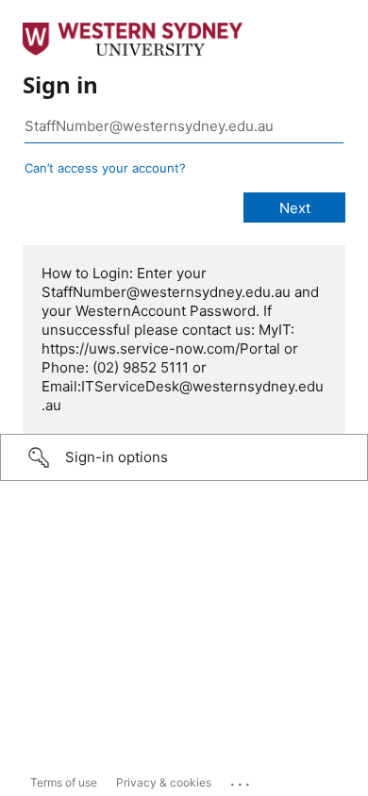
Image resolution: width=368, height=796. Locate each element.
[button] (184, 457)
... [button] (241, 780)
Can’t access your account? (105, 167)
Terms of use (63, 782)
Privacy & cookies (163, 782)
